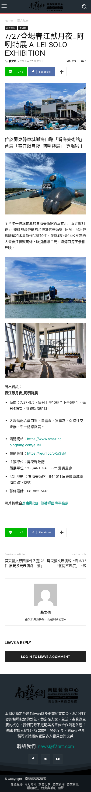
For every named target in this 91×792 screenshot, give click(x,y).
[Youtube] (58, 758)
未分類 (22, 28)
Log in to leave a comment (45, 657)
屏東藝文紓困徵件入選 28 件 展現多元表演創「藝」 (24, 563)
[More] (61, 71)
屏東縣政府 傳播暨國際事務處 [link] (45, 503)
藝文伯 (13, 61)
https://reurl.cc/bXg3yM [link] (46, 453)
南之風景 (22, 21)
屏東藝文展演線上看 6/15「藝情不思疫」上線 (66, 563)
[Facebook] (33, 758)
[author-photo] (45, 606)
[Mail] (45, 758)
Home (9, 21)
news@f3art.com (56, 746)
